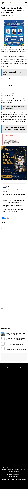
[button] (23, 2)
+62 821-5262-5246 (13, 476)
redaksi (5, 15)
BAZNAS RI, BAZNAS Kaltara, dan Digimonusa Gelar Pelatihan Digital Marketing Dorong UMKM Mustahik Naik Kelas (14, 200)
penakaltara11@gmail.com (14, 474)
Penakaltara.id (6, 484)
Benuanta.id (24, 484)
